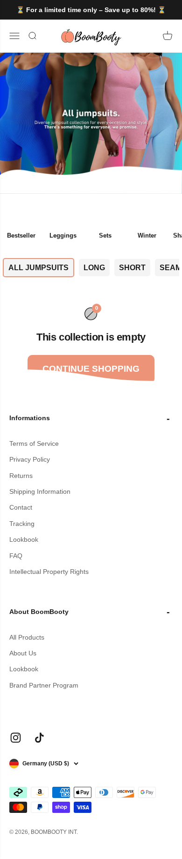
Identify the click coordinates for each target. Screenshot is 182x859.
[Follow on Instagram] (15, 737)
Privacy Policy (29, 459)
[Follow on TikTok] (39, 737)
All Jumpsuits (38, 268)
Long (94, 268)
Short (132, 268)
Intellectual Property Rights (49, 571)
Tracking (22, 523)
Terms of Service (34, 443)
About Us (22, 653)
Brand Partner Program (43, 685)
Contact (20, 507)
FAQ (15, 555)
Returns (21, 475)
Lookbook (23, 539)
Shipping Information (39, 491)
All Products (26, 637)
